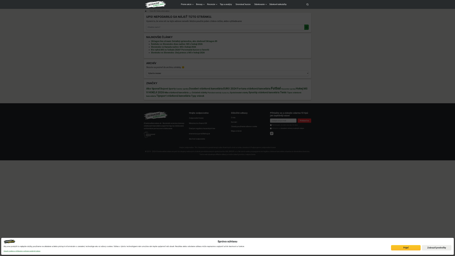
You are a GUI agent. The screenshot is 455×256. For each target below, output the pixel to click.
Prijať (405, 247)
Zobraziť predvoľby (436, 247)
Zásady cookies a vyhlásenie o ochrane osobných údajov (22, 251)
